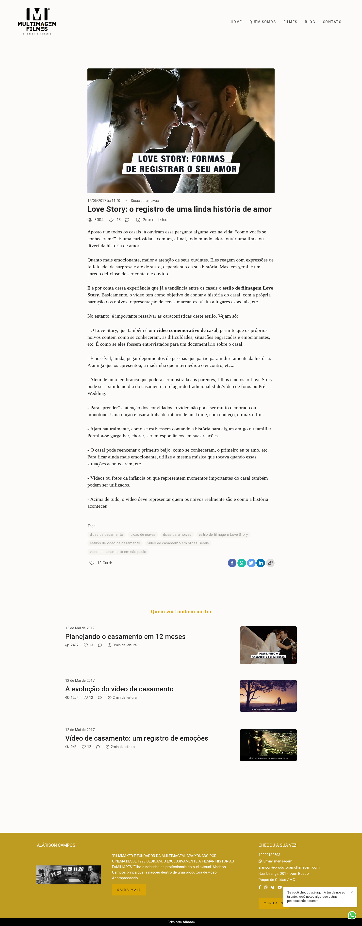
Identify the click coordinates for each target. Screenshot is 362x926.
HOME (236, 22)
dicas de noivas (143, 534)
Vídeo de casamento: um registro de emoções (136, 738)
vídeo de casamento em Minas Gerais (178, 543)
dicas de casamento (106, 534)
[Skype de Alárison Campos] (272, 887)
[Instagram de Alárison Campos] (265, 887)
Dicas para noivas (145, 200)
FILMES (290, 22)
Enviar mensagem (277, 861)
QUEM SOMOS (262, 22)
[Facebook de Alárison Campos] (260, 887)
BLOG (310, 22)
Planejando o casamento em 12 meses (125, 637)
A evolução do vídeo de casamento (119, 689)
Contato (274, 903)
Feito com (181, 922)
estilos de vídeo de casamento (115, 543)
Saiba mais (129, 890)
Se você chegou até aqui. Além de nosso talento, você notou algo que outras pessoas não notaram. (316, 897)
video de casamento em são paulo (118, 552)
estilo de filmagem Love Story (223, 534)
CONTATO (332, 22)
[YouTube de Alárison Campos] (280, 887)
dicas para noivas (177, 534)
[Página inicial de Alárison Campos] (39, 21)
